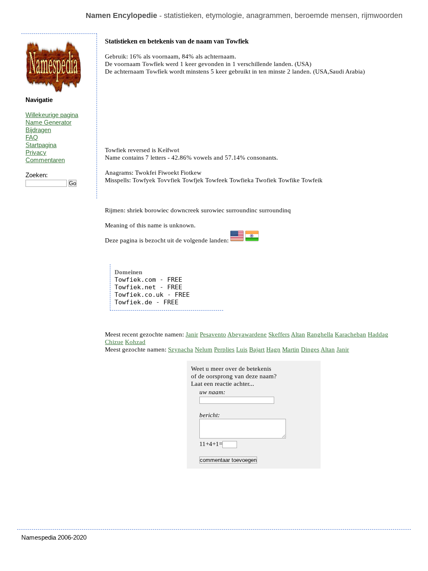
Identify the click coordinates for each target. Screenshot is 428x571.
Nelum (203, 349)
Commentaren (45, 159)
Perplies (224, 349)
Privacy (35, 152)
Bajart (257, 349)
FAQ (31, 137)
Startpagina (40, 144)
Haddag (378, 334)
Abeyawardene (247, 334)
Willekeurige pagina (51, 114)
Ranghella (320, 334)
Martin (290, 349)
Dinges (310, 349)
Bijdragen (38, 129)
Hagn (273, 349)
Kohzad (135, 342)
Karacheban (350, 334)
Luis (241, 349)
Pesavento (213, 334)
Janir (192, 334)
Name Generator (48, 122)
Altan (298, 334)
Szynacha (180, 349)
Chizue (114, 342)
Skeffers (279, 334)
